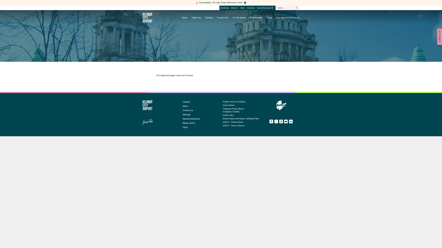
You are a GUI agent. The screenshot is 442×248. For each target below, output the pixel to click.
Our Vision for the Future (287, 18)
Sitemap (186, 114)
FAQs (269, 18)
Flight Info (196, 18)
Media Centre (189, 123)
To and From (222, 18)
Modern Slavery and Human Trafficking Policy (241, 119)
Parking (208, 18)
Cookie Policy (228, 115)
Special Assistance (264, 8)
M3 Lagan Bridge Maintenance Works (227, 3)
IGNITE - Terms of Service (233, 126)
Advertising (224, 8)
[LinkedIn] (291, 121)
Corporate (251, 8)
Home (184, 18)
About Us (234, 8)
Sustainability (256, 18)
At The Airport (239, 18)
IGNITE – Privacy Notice (233, 122)
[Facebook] (271, 121)
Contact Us (188, 110)
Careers (186, 102)
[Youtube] (286, 121)
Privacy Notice (229, 105)
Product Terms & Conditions (234, 102)
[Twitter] (276, 121)
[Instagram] (281, 121)
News (242, 8)
